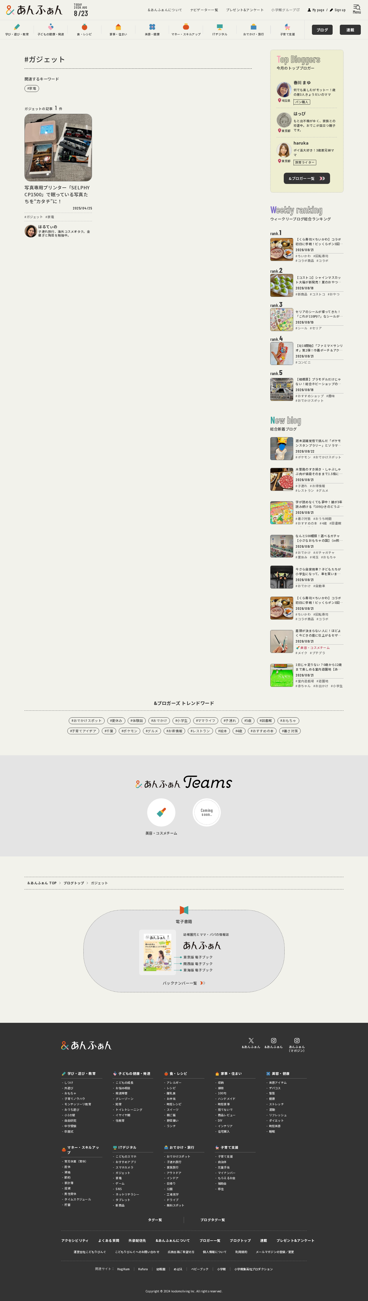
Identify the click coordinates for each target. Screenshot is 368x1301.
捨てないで (225, 1109)
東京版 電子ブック (198, 957)
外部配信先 (137, 1241)
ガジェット (123, 1172)
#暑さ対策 (290, 731)
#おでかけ (159, 720)
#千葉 (109, 731)
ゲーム (119, 1183)
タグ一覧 (155, 1219)
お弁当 (171, 1098)
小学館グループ (283, 9)
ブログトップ (74, 883)
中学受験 (70, 1126)
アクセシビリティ (75, 1241)
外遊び (68, 1088)
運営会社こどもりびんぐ (90, 1251)
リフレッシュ (277, 1115)
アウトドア (174, 1172)
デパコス (274, 1088)
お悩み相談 (123, 1088)
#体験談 (137, 720)
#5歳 (248, 720)
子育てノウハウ (74, 1098)
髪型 (271, 1093)
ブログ (322, 29)
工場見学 (172, 1194)
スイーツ (172, 1109)
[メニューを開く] (357, 9)
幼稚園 (160, 1269)
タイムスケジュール (77, 1199)
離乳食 (171, 1093)
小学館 (221, 1269)
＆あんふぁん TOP (42, 883)
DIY (220, 1120)
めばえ (178, 1269)
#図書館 (266, 720)
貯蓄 (67, 1204)
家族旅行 (172, 1167)
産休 (67, 1166)
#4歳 (239, 731)
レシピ (171, 1088)
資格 (67, 1172)
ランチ (171, 1126)
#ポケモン (129, 731)
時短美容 (274, 1126)
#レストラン (200, 731)
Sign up (340, 9)
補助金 (222, 1183)
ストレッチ (276, 1104)
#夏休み (116, 720)
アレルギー (174, 1082)
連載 (350, 29)
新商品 (119, 1205)
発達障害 (121, 1093)
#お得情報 (174, 731)
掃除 (220, 1088)
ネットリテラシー (127, 1194)
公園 (169, 1188)
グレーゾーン (124, 1098)
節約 (67, 1177)
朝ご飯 (171, 1115)
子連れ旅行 (174, 1161)
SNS (118, 1188)
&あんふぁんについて (165, 9)
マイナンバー (226, 1172)
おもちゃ (70, 1093)
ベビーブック (200, 1269)
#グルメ (152, 731)
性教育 (119, 1120)
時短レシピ (174, 1104)
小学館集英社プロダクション (253, 1269)
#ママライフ (206, 720)
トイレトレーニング (128, 1109)
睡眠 (271, 1131)
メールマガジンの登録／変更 (275, 1251)
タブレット (123, 1199)
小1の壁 (69, 1115)
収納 (220, 1082)
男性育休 (70, 1193)
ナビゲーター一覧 (204, 9)
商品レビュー (226, 1115)
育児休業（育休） (76, 1161)
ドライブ (172, 1199)
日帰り (171, 1183)
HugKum (123, 1269)
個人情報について (215, 1251)
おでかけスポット (178, 1156)
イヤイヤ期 (123, 1115)
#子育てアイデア (83, 731)
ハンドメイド (226, 1098)
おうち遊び (71, 1109)
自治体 (222, 1161)
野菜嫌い (172, 1120)
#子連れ (230, 720)
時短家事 (223, 1104)
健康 (271, 1098)
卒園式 (68, 1131)
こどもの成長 (124, 1082)
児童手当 (223, 1167)
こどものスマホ (125, 1156)
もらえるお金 (226, 1178)
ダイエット (276, 1120)
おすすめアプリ (125, 1161)
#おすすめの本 (262, 731)
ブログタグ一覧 (212, 1219)
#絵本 (222, 731)
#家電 (31, 88)
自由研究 (70, 1120)
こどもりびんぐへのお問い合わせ (137, 1251)
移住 (220, 1188)
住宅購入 (223, 1131)
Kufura (143, 1269)
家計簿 (68, 1182)
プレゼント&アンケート (245, 9)
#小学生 (181, 720)
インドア (172, 1178)
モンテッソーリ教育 (77, 1104)
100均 (221, 1093)
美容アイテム (277, 1082)
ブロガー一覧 (210, 1241)
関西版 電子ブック (198, 963)
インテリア (225, 1126)
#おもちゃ (288, 720)
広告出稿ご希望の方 (181, 1251)
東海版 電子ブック (198, 970)
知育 (118, 1104)
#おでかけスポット (87, 720)
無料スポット (175, 1205)
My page (318, 9)
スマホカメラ (124, 1167)
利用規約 (241, 1251)
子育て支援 (225, 1156)
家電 (118, 1178)
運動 (271, 1109)
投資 (67, 1188)
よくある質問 (109, 1241)
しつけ (68, 1082)
